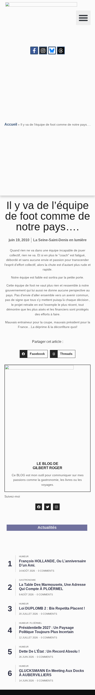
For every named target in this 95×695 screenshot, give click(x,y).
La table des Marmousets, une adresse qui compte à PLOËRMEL (52, 587)
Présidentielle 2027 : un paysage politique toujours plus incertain (46, 630)
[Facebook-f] (34, 50)
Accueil (10, 124)
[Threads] (61, 50)
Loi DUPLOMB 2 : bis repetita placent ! (52, 608)
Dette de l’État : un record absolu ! (49, 651)
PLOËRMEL (36, 623)
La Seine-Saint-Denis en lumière (60, 240)
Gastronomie (27, 580)
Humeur (23, 556)
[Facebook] (38, 506)
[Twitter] (47, 506)
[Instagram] (43, 50)
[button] (83, 17)
